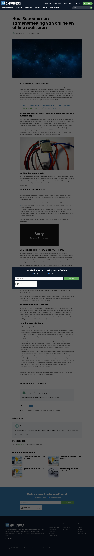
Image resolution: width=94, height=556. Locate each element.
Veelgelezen (19, 7)
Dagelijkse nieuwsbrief (40, 274)
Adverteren (48, 3)
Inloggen (88, 3)
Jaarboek (37, 7)
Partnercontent (54, 7)
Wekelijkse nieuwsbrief (55, 274)
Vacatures (28, 7)
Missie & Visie (67, 3)
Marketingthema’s (7, 7)
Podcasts (44, 7)
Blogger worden (57, 3)
